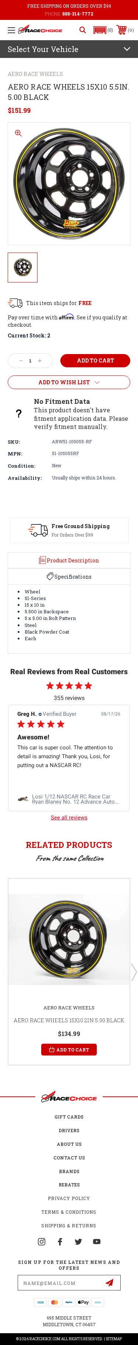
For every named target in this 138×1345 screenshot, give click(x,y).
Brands (69, 1171)
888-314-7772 (77, 14)
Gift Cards (69, 1117)
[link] (68, 799)
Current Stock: (29, 335)
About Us (69, 1144)
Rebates (69, 1185)
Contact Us (69, 1158)
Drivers (69, 1130)
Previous (4, 972)
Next (133, 972)
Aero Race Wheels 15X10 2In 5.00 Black (69, 1020)
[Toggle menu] (11, 30)
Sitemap (114, 1339)
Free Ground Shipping (81, 526)
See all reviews (69, 817)
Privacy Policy (69, 1198)
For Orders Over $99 (72, 535)
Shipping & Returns (68, 1225)
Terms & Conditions (68, 1212)
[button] (103, 30)
